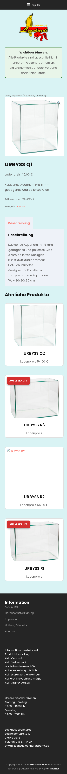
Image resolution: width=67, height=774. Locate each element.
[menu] (6, 27)
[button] (59, 103)
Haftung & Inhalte (16, 625)
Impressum (12, 619)
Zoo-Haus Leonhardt (38, 764)
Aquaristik (17, 95)
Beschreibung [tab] (19, 223)
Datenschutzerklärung (19, 613)
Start (7, 95)
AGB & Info (12, 607)
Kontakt (10, 631)
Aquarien (29, 95)
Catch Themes (50, 768)
